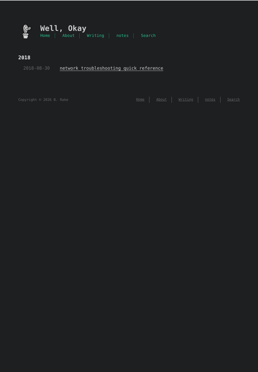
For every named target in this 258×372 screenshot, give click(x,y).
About (68, 35)
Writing (95, 35)
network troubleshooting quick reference (111, 68)
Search (148, 35)
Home (45, 35)
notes (122, 35)
